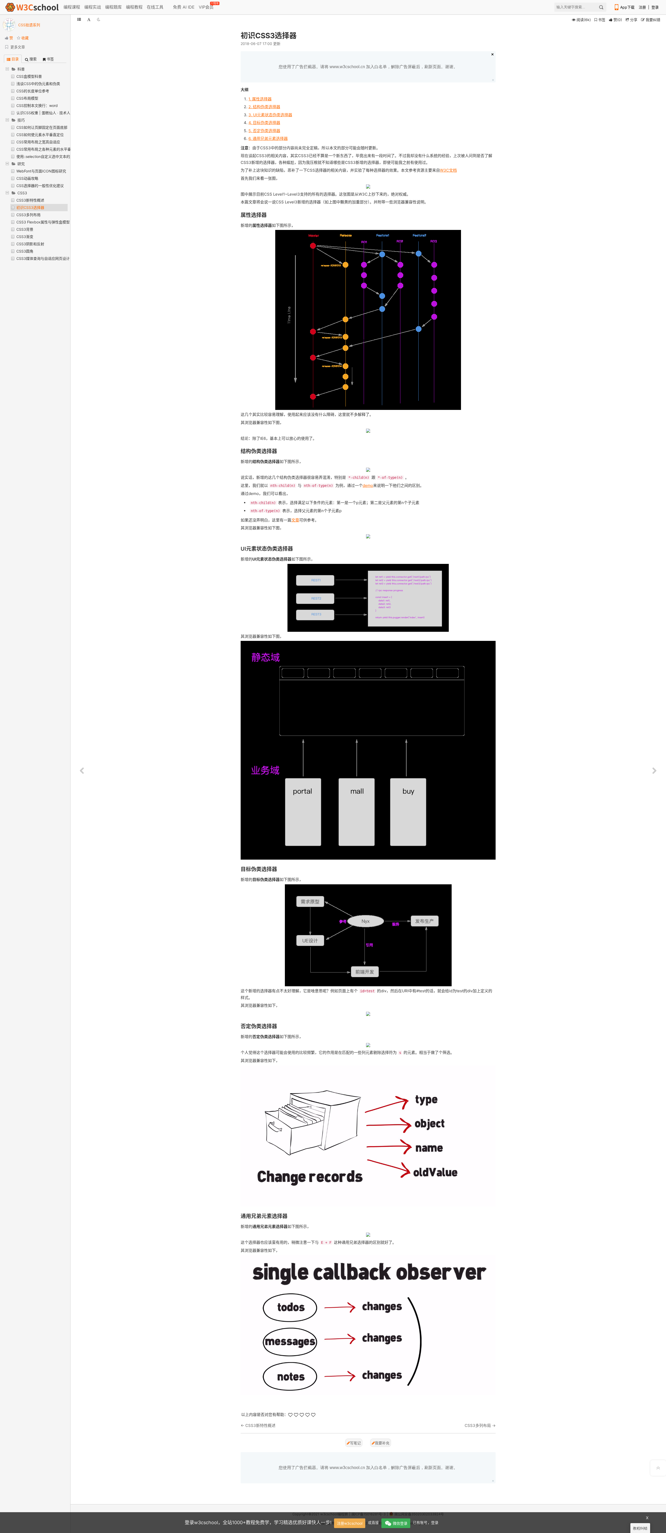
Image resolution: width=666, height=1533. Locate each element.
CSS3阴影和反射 (30, 244)
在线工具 (155, 7)
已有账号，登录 (425, 1522)
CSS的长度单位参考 (32, 91)
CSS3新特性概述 (30, 200)
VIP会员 (206, 6)
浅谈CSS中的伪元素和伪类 (38, 83)
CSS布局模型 (27, 98)
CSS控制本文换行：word (37, 105)
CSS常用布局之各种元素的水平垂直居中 (49, 149)
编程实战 (92, 7)
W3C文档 (448, 170)
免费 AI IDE (183, 7)
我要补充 (382, 1443)
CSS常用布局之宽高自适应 (38, 142)
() (617, 19)
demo (368, 485)
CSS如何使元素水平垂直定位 (40, 134)
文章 (295, 520)
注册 (642, 7)
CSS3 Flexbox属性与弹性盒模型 (43, 222)
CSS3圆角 (24, 251)
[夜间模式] (98, 19)
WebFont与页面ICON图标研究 (41, 171)
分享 (633, 19)
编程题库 (113, 7)
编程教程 (134, 7)
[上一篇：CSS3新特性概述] (82, 770)
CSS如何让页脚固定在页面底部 (41, 127)
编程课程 (71, 7)
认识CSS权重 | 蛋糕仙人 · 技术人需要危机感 (52, 113)
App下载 (627, 7)
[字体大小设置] (89, 19)
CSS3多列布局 (28, 214)
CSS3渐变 (24, 236)
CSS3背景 (24, 229)
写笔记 (355, 1443)
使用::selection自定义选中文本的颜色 (46, 156)
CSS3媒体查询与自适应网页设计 (43, 258)
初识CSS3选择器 (30, 207)
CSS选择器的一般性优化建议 (40, 185)
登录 (655, 7)
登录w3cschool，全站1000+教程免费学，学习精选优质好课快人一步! (258, 1522)
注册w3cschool (349, 1523)
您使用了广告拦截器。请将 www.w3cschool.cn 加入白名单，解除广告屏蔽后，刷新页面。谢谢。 (368, 67)
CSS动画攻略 (27, 178)
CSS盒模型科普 (29, 76)
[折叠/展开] (79, 19)
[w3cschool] (32, 7)
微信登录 (400, 1523)
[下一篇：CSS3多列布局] (654, 770)
